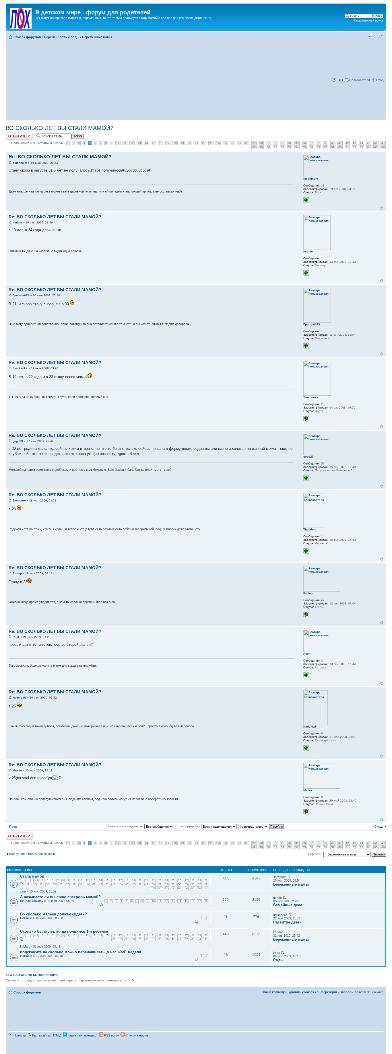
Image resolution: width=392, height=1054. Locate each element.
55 (304, 147)
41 (340, 143)
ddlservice (280, 915)
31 (268, 143)
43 (354, 143)
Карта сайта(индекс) (82, 1035)
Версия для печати (370, 35)
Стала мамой (32, 876)
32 (275, 143)
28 (247, 143)
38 (318, 143)
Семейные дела (287, 905)
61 (347, 147)
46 (376, 143)
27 (239, 143)
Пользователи (359, 80)
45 (368, 143)
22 (203, 143)
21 (196, 143)
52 (282, 147)
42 (347, 143)
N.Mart (25, 946)
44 (361, 143)
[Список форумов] (21, 17)
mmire (277, 897)
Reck (16, 637)
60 (340, 147)
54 (297, 147)
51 (275, 147)
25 (225, 143)
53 (290, 147)
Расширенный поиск (368, 20)
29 (254, 143)
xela (23, 891)
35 (297, 143)
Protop (17, 573)
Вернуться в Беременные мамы (32, 853)
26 (232, 143)
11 (125, 143)
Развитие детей (287, 922)
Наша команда (274, 992)
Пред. (13, 826)
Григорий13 (21, 295)
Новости (19, 1035)
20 (189, 143)
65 (376, 147)
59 (333, 147)
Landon (278, 932)
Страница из (50, 143)
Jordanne (279, 877)
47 (383, 143)
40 (333, 143)
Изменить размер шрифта (379, 35)
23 (211, 143)
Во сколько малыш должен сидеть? (53, 914)
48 (254, 147)
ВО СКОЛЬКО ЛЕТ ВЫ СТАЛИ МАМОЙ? (59, 128)
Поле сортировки (188, 826)
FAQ (340, 80)
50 (268, 147)
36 (304, 143)
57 (318, 147)
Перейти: (314, 854)
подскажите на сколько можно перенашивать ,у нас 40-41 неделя (80, 952)
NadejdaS (19, 697)
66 (383, 147)
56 (311, 147)
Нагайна (26, 918)
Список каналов (137, 1035)
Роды (278, 960)
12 (132, 143)
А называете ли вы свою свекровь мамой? (60, 897)
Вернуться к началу (381, 208)
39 (325, 143)
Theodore (19, 500)
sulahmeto (20, 162)
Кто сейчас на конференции (32, 975)
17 (168, 143)
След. (378, 826)
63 (361, 147)
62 (354, 147)
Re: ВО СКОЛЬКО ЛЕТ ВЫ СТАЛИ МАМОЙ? (60, 157)
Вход (379, 80)
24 (218, 143)
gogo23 (18, 441)
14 (146, 143)
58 (325, 147)
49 (261, 147)
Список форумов (27, 37)
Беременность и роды (61, 37)
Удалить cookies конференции (312, 992)
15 (153, 143)
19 (182, 143)
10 (118, 143)
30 (261, 143)
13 (139, 143)
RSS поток (111, 1035)
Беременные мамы (97, 37)
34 (290, 143)
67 (206, 888)
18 (175, 143)
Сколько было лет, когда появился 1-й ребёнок (64, 931)
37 (311, 143)
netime (17, 222)
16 (160, 143)
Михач (17, 770)
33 (282, 143)
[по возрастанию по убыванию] (261, 826)
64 (368, 147)
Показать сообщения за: (126, 826)
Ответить (13, 134)
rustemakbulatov (31, 901)
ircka (276, 952)
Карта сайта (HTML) (46, 1035)
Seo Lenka (20, 368)
